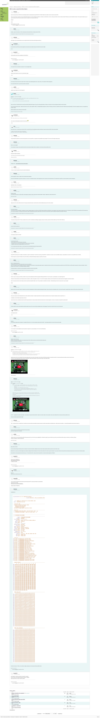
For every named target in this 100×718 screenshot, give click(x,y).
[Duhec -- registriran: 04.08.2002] (12, 347)
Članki (2, 14)
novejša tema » (60, 713)
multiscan (13, 697)
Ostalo (2, 18)
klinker (70, 693)
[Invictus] (12, 151)
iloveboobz (16, 43)
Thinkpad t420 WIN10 (15, 696)
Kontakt (21, 716)
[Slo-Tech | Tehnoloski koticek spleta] (5, 4)
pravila (3, 19)
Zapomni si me (94, 12)
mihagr (15, 286)
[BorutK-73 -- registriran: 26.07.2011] (12, 53)
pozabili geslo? (94, 20)
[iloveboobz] (12, 44)
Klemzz (70, 696)
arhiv (2, 9)
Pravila (2, 716)
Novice (2, 8)
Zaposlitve (2, 16)
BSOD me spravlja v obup (16, 702)
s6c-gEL (15, 469)
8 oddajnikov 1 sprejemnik (16, 705)
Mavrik (15, 93)
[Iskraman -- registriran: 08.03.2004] (12, 12)
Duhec (15, 346)
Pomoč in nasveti (16, 701)
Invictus (15, 150)
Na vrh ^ (98, 716)
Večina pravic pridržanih (6, 716)
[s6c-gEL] (12, 470)
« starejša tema (39, 713)
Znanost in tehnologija (17, 707)
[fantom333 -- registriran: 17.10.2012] (12, 479)
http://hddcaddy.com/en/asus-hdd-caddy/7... (22, 163)
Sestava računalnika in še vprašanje (18, 693)
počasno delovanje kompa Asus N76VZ (18, 699)
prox (14, 126)
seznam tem (93, 27)
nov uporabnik (94, 19)
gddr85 (15, 87)
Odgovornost (13, 716)
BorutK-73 (15, 52)
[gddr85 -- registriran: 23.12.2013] (12, 87)
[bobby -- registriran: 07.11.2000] (12, 29)
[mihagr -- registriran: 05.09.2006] (12, 287)
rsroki (12, 703)
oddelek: (44, 713)
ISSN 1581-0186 (25, 716)
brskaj (2, 17)
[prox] (12, 127)
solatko (15, 190)
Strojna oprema (16, 694)
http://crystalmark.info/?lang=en (15, 460)
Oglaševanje (17, 716)
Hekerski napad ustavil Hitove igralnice (19, 0)
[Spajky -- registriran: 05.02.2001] (12, 182)
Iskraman (15, 11)
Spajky (15, 181)
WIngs (12, 700)
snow (12, 706)
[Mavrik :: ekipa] (12, 94)
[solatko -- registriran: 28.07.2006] (12, 191)
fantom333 (15, 478)
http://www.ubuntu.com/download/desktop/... (17, 483)
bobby (15, 28)
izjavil (20, 96)
